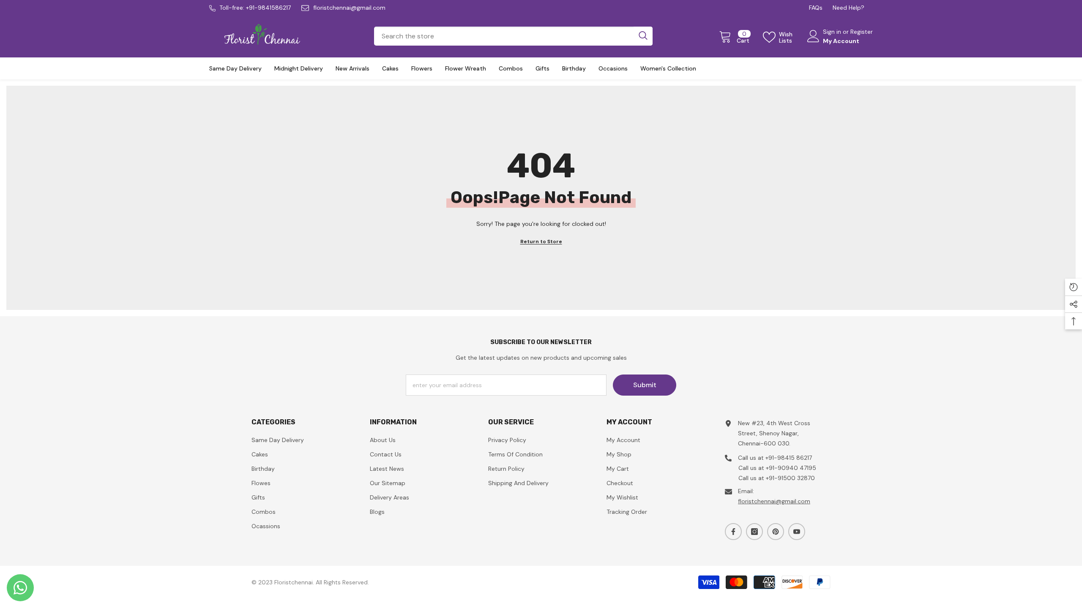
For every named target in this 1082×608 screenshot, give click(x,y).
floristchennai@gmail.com (349, 7)
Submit (644, 384)
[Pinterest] (775, 531)
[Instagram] (754, 531)
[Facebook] (733, 531)
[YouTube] (796, 531)
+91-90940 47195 (791, 468)
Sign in (833, 31)
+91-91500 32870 (790, 478)
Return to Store (541, 241)
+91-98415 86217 (788, 457)
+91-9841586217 (268, 7)
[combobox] (503, 36)
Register (861, 31)
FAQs (815, 7)
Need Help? (848, 7)
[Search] (513, 36)
